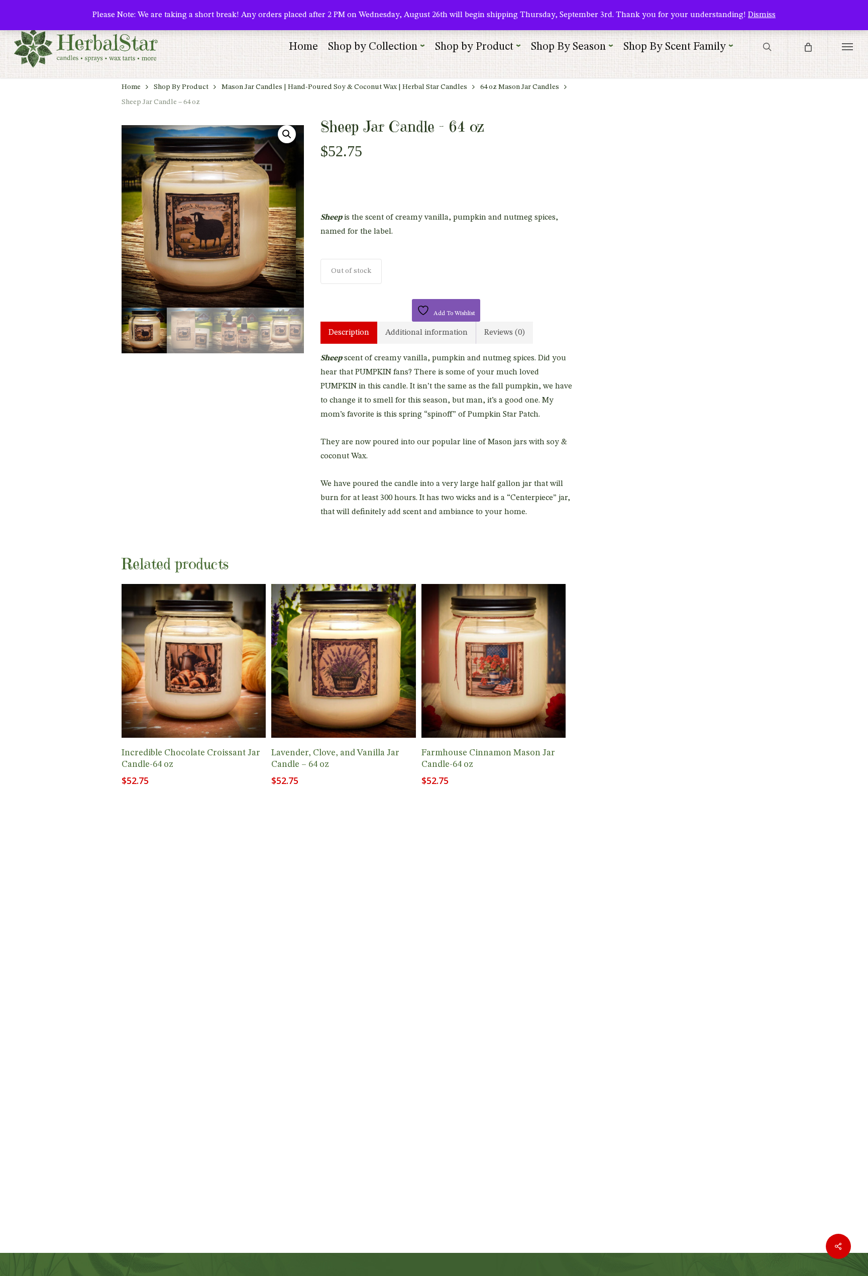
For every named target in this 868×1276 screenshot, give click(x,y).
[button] (847, 46)
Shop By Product (181, 87)
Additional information (426, 333)
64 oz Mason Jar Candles (519, 87)
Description (349, 333)
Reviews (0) (504, 333)
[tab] (348, 333)
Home (131, 87)
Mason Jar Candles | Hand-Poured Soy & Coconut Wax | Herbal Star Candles (344, 87)
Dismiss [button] (762, 15)
